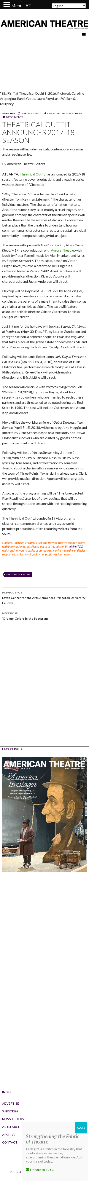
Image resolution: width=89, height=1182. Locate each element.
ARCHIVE (9, 1134)
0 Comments (14, 117)
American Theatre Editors (64, 113)
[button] (7, 5)
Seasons (8, 113)
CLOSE (81, 1127)
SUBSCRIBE (10, 1111)
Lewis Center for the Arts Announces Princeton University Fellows (43, 598)
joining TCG (76, 546)
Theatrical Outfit (33, 174)
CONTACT (9, 1142)
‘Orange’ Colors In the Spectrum (25, 616)
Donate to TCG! (41, 1170)
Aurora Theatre (62, 250)
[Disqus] (44, 688)
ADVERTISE (10, 1103)
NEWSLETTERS (13, 1119)
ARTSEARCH (11, 1127)
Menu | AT (21, 5)
